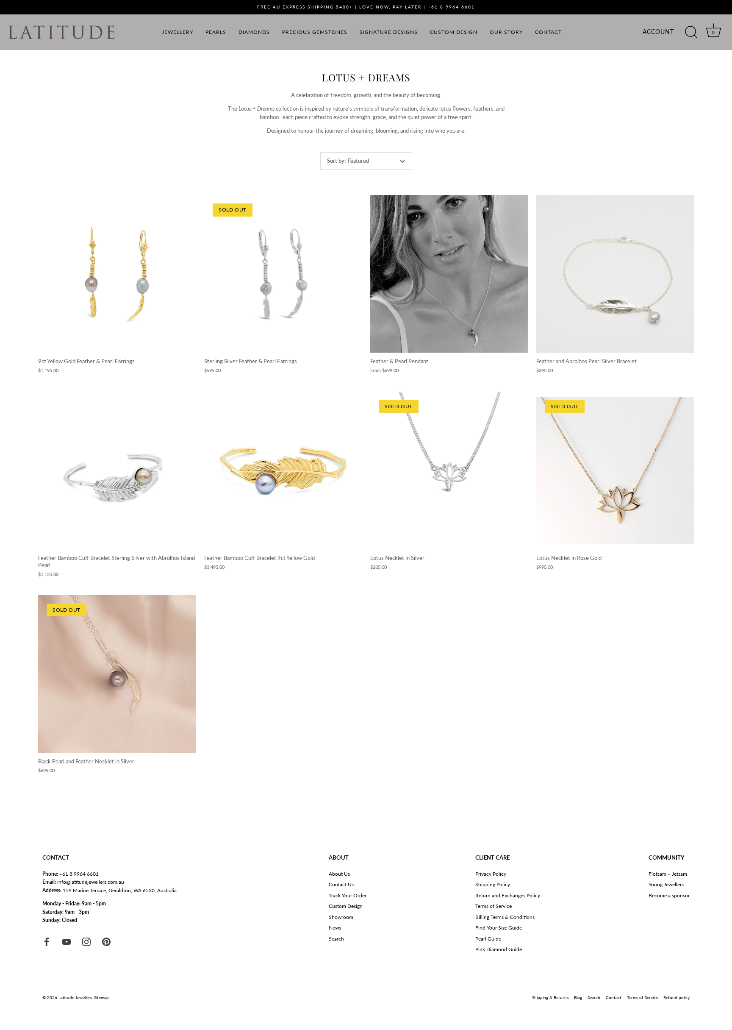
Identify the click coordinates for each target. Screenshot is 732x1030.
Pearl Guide (488, 938)
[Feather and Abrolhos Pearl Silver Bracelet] (615, 274)
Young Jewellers (666, 884)
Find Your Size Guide (498, 927)
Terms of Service (493, 906)
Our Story (506, 32)
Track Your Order (347, 895)
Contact (548, 32)
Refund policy (676, 997)
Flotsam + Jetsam (668, 874)
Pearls (215, 32)
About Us (339, 874)
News (335, 927)
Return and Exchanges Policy (507, 895)
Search (336, 938)
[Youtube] (66, 941)
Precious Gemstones (314, 32)
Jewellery (177, 32)
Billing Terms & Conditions (505, 917)
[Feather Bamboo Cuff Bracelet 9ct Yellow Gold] (283, 470)
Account (658, 31)
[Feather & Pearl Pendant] (449, 274)
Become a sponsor (669, 895)
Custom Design (453, 32)
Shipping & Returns (550, 997)
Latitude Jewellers (75, 997)
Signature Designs (389, 32)
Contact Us (341, 884)
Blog (578, 997)
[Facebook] (46, 941)
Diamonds (254, 32)
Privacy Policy (490, 874)
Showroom (341, 917)
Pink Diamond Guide (498, 949)
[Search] (691, 32)
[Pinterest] (106, 941)
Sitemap (101, 997)
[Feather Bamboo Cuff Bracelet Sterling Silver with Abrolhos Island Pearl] (117, 470)
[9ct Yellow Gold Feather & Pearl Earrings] (117, 274)
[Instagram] (86, 941)
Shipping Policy (492, 884)
